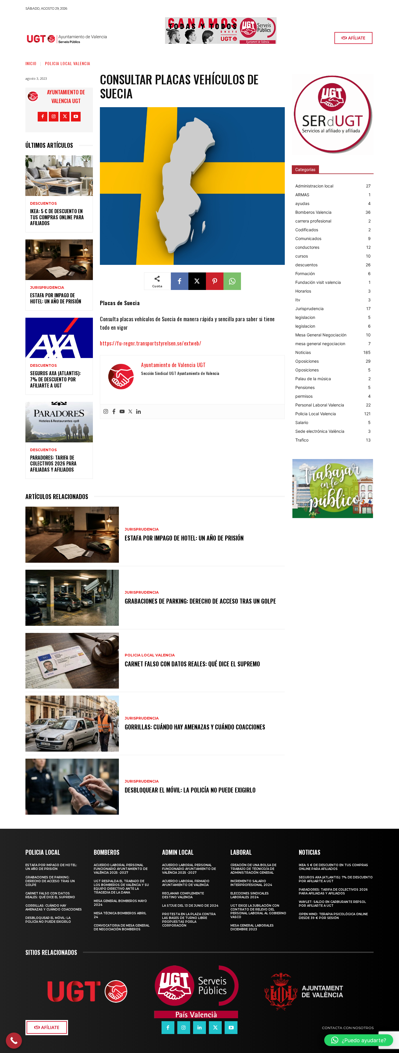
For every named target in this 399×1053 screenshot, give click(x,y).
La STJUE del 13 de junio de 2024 (190, 906)
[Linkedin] (138, 411)
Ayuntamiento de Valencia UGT (66, 96)
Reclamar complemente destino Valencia (183, 895)
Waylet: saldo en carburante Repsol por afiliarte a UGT (332, 904)
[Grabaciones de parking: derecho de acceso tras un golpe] (72, 598)
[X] (65, 116)
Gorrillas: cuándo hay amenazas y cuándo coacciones (195, 726)
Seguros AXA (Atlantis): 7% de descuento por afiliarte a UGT (55, 379)
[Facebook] (42, 116)
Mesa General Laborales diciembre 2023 (252, 927)
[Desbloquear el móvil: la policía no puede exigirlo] (72, 787)
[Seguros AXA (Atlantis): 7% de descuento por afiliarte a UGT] (59, 338)
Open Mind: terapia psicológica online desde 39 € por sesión (333, 916)
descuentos (43, 203)
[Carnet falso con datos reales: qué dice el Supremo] (72, 661)
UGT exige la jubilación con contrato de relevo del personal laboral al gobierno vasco (258, 911)
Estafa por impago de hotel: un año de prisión (55, 298)
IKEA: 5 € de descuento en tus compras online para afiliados (57, 217)
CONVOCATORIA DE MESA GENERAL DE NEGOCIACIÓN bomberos (122, 927)
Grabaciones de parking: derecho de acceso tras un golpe (200, 601)
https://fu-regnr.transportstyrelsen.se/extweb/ (150, 343)
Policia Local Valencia (67, 63)
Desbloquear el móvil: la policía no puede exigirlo (190, 790)
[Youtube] (76, 116)
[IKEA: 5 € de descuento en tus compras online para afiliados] (59, 175)
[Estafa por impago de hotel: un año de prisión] (59, 259)
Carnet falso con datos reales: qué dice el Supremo (192, 663)
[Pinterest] (214, 281)
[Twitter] (130, 411)
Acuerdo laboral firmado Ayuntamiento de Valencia (185, 883)
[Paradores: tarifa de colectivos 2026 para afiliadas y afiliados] (59, 422)
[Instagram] (53, 116)
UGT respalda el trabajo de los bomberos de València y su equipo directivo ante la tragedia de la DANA (121, 886)
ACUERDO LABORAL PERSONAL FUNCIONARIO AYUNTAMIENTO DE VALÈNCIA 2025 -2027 (121, 869)
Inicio (31, 63)
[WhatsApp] (232, 281)
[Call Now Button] (14, 1041)
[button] (358, 1040)
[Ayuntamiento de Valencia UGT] (34, 96)
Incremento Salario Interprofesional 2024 (251, 883)
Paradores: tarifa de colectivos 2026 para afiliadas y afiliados (53, 463)
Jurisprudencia (47, 287)
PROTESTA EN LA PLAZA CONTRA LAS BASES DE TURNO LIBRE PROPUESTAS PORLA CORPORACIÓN (189, 919)
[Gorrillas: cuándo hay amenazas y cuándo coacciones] (72, 724)
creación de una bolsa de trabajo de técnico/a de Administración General (253, 869)
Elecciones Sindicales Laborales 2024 (249, 895)
